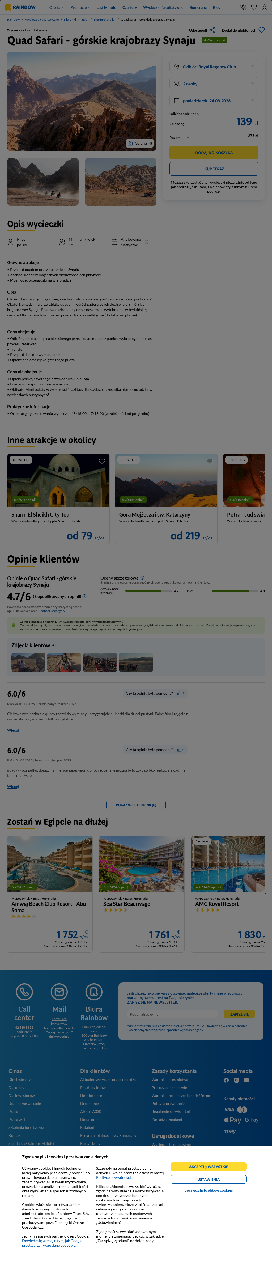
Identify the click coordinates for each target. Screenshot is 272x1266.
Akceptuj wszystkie (210, 1167)
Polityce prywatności (113, 1177)
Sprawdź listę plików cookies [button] (209, 1190)
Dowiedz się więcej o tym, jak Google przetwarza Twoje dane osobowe (52, 1242)
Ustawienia (217, 1180)
